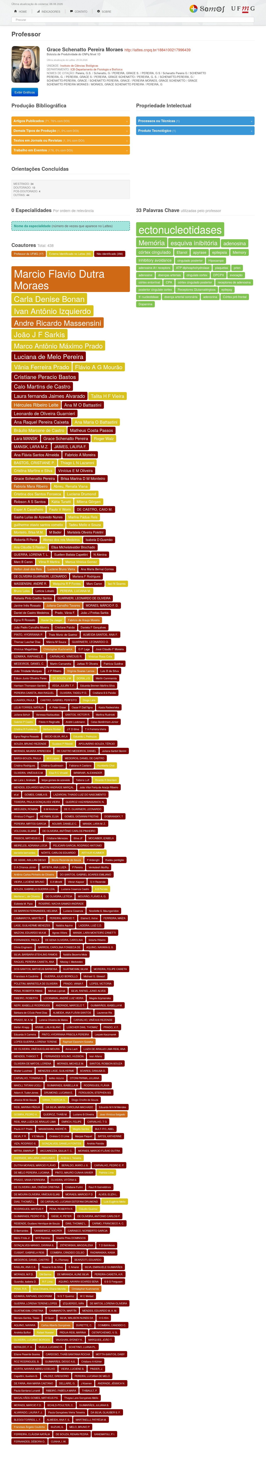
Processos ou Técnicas (195, 120)
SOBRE (106, 11)
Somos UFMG (207, 8)
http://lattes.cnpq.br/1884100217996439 (157, 49)
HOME (22, 11)
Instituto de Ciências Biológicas (79, 65)
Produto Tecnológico (195, 130)
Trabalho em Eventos (71, 150)
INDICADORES (50, 11)
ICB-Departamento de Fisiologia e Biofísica (96, 69)
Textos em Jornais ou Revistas (71, 140)
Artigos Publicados (71, 120)
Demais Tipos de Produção (71, 130)
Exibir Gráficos (25, 92)
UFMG (243, 9)
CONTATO (80, 11)
